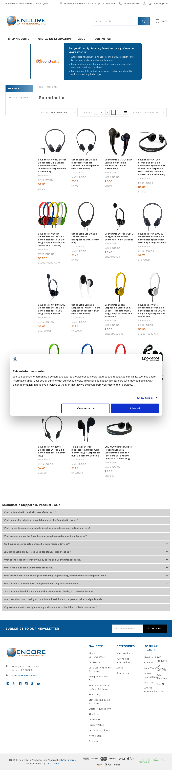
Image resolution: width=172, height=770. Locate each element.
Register (163, 3)
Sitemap (93, 741)
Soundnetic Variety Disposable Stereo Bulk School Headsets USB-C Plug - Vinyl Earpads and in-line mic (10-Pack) (51, 239)
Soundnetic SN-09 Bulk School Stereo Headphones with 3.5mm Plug (85, 238)
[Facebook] (20, 683)
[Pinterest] (32, 683)
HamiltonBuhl (151, 657)
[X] (14, 683)
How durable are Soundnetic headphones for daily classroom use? (41, 583)
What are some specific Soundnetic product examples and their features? (45, 536)
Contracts (94, 662)
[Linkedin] (8, 683)
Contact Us (102, 38)
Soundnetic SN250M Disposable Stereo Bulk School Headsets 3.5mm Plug (51, 451)
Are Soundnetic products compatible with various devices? (37, 544)
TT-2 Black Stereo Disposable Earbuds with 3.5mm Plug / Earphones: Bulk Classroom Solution (85, 451)
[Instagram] (26, 683)
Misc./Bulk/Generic (154, 668)
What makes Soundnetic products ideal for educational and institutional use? (47, 528)
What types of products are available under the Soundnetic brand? (41, 520)
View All (160, 684)
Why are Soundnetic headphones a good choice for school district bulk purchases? (50, 607)
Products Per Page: (143, 112)
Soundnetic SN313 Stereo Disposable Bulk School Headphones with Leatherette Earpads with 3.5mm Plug (52, 165)
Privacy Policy (96, 725)
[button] (152, 760)
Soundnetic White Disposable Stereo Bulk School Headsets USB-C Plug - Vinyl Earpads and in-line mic (151, 310)
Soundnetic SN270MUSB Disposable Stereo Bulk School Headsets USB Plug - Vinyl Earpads (51, 309)
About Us (94, 714)
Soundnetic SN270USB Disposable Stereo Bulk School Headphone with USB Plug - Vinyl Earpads (152, 238)
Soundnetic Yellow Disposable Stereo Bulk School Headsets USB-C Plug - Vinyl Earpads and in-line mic (118, 310)
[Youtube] (38, 683)
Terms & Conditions (100, 730)
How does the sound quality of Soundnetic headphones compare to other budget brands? (53, 599)
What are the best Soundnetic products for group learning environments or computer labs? (55, 575)
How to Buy (95, 694)
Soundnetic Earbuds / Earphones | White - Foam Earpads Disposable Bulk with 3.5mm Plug (85, 309)
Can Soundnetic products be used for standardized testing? (37, 551)
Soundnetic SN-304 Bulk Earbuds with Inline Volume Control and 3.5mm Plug (118, 164)
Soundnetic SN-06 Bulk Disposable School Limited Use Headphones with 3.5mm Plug (85, 164)
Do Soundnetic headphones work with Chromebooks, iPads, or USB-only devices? (49, 591)
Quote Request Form (100, 708)
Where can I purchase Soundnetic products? (28, 567)
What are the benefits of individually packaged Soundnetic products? (42, 559)
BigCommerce (68, 760)
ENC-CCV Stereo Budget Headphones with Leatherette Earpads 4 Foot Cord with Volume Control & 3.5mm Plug (118, 452)
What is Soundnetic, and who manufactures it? (30, 512)
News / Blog (95, 735)
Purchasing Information (54, 38)
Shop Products (18, 38)
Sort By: (45, 112)
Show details (145, 397)
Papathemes (53, 763)
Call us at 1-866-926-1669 (23, 675)
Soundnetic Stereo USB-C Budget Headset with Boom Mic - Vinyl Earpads (119, 236)
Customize (83, 408)
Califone (148, 662)
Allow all (135, 408)
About (82, 38)
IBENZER (149, 682)
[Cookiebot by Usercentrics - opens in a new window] (144, 359)
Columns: (87, 112)
